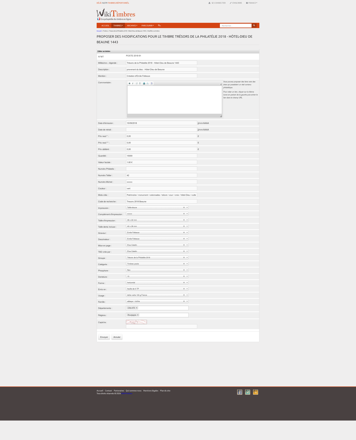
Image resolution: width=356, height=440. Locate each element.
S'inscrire (237, 3)
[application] (174, 99)
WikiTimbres (126, 393)
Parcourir (147, 25)
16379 (104, 3)
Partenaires (119, 390)
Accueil (105, 25)
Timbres (117, 25)
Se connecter (218, 3)
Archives (131, 25)
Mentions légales (150, 390)
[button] (129, 83)
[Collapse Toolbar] (221, 84)
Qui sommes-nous (133, 390)
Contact (108, 390)
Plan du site (165, 390)
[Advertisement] (208, 14)
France (252, 3)
